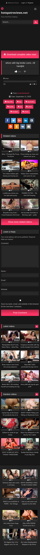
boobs (11, 106)
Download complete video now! (21, 54)
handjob (15, 111)
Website (4, 289)
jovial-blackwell (23, 93)
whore (26, 111)
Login (23, 3)
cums (30, 106)
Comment (4, 243)
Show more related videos (20, 222)
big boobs (31, 101)
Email (4, 280)
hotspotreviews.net (14, 13)
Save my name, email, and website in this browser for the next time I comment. (20, 305)
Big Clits (10, 101)
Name (4, 271)
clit (21, 106)
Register (30, 3)
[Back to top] (33, 549)
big (20, 101)
